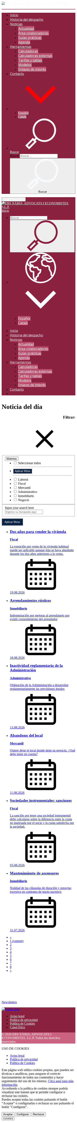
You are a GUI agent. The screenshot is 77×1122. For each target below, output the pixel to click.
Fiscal (21, 483)
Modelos (25, 64)
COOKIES (8, 1118)
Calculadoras (28, 51)
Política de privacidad (24, 1020)
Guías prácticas (29, 37)
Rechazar (38, 1114)
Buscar (14, 156)
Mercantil (23, 487)
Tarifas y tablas (30, 60)
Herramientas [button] (20, 46)
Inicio (14, 15)
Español (23, 113)
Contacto (17, 73)
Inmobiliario (25, 496)
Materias (12, 458)
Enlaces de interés (32, 69)
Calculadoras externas (35, 55)
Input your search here (19, 508)
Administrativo (27, 492)
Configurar (23, 1114)
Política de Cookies (22, 1023)
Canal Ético (17, 1027)
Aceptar (8, 1114)
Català (22, 116)
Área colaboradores (33, 33)
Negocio (23, 500)
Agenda (24, 42)
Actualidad (26, 28)
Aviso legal (17, 1016)
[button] (40, 109)
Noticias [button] (16, 24)
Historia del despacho (26, 19)
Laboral (22, 479)
